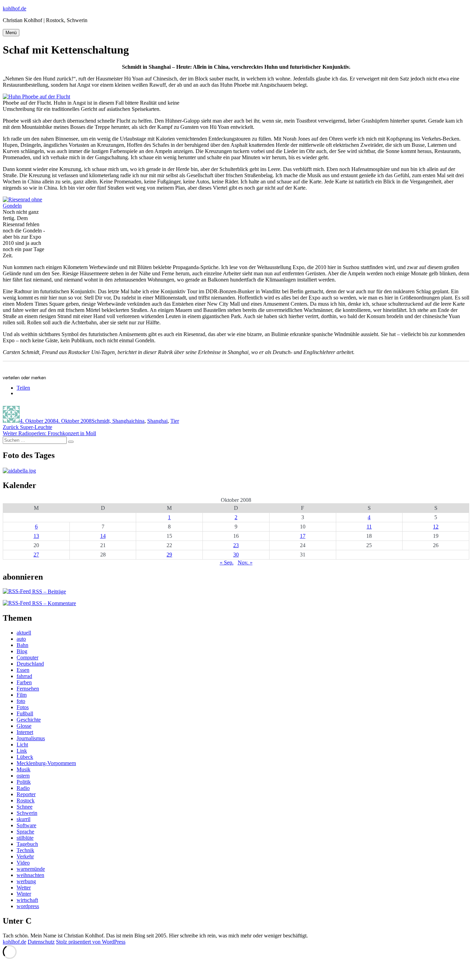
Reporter (26, 794)
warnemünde (31, 869)
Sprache (25, 832)
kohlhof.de (14, 8)
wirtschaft (27, 900)
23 (236, 545)
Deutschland (30, 664)
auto (21, 639)
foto (21, 701)
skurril (23, 819)
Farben (24, 682)
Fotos (23, 707)
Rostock (26, 800)
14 (103, 536)
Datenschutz (41, 942)
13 (36, 536)
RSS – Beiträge (48, 591)
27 (36, 554)
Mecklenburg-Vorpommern (46, 763)
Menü (11, 32)
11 (369, 527)
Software (26, 825)
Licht (22, 744)
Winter (24, 894)
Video (23, 863)
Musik (23, 769)
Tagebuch (27, 844)
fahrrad (24, 676)
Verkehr (25, 856)
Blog (22, 651)
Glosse (24, 726)
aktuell (24, 633)
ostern (23, 776)
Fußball (25, 713)
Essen (23, 670)
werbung (26, 881)
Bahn (22, 645)
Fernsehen (28, 689)
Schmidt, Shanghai (112, 421)
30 (236, 554)
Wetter (24, 887)
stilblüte (25, 838)
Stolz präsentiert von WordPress (90, 942)
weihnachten (30, 875)
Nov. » (245, 562)
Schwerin (27, 813)
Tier (174, 421)
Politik (24, 782)
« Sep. (227, 562)
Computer (27, 657)
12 (435, 527)
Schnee (24, 807)
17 (302, 536)
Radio (23, 788)
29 (169, 554)
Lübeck (25, 757)
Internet (25, 732)
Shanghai (157, 421)
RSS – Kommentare (53, 603)
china (138, 421)
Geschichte (29, 720)
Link (22, 751)
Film (22, 695)
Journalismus (31, 738)
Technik (25, 850)
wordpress (28, 906)
